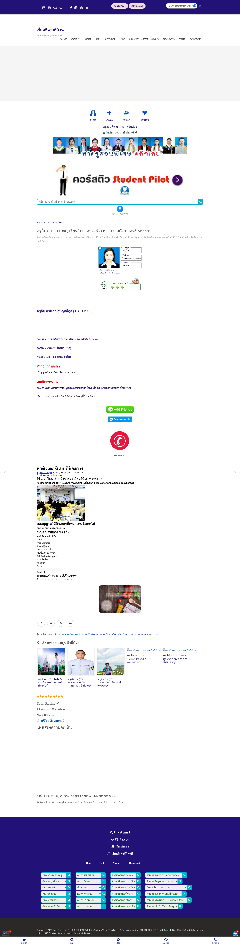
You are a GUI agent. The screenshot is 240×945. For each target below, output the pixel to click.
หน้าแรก (63, 39)
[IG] (75, 8)
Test (101, 863)
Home (40, 222)
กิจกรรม (88, 39)
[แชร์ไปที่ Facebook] (41, 623)
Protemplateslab (129, 930)
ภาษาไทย (105, 634)
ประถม (95, 634)
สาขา (98, 39)
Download (134, 863)
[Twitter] (87, 8)
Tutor (49, 222)
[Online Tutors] (145, 113)
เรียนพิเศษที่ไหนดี (122, 853)
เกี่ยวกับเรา (75, 39)
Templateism (114, 930)
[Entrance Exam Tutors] (126, 113)
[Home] (43, 8)
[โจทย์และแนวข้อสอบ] (235, 934)
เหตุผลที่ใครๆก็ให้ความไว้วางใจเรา (144, 39)
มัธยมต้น (117, 634)
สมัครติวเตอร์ (137, 6)
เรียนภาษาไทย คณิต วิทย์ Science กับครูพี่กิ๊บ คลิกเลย (67, 396)
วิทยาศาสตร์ (130, 634)
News (116, 863)
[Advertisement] (120, 73)
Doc (88, 863)
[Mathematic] (109, 113)
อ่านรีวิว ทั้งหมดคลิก (52, 721)
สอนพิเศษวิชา (169, 39)
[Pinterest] (81, 8)
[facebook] (71, 8)
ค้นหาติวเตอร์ (195, 39)
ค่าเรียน (182, 39)
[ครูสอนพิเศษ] (120, 159)
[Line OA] (55, 8)
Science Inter (144, 634)
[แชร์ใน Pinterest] (60, 623)
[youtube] (49, 8)
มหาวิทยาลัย (110, 39)
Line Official (177, 930)
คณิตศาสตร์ (73, 634)
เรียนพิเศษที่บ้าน (50, 29)
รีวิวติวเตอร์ (121, 839)
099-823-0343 (146, 930)
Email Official (162, 930)
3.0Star (62, 634)
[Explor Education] (93, 113)
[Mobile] (60, 8)
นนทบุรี (86, 634)
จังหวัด (122, 39)
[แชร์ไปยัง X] (50, 623)
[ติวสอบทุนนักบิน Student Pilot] (120, 195)
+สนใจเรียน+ (119, 6)
